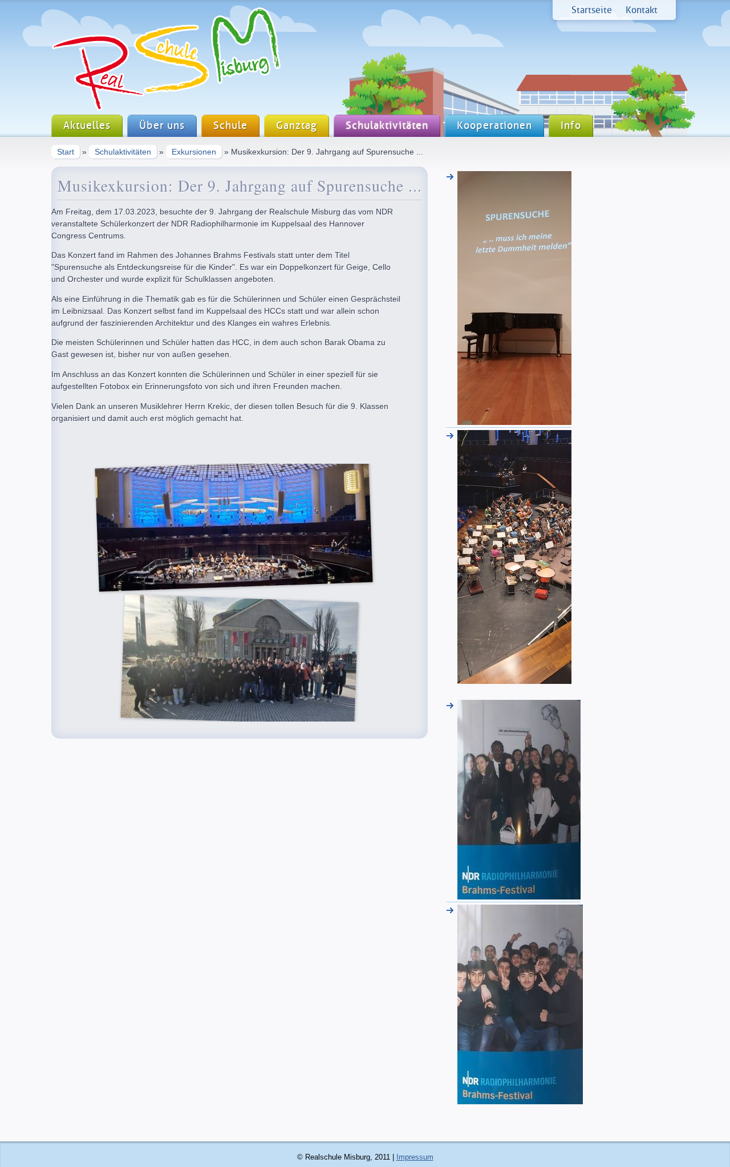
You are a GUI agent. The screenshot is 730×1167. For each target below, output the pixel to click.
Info (571, 126)
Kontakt (642, 10)
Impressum (414, 1157)
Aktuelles (87, 126)
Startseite (591, 10)
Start (65, 151)
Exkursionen (194, 151)
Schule (230, 126)
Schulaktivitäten (387, 126)
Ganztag (296, 126)
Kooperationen (494, 126)
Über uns (162, 126)
